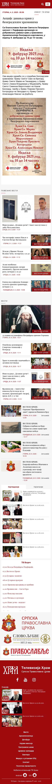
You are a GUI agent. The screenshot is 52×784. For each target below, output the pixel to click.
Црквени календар (26, 751)
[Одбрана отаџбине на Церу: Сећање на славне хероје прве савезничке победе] (11, 427)
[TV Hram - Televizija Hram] (12, 4)
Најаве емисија (26, 743)
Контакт (26, 762)
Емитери (26, 755)
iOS (30, 775)
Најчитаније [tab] (38, 487)
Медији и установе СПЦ (26, 758)
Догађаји (26, 740)
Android (19, 775)
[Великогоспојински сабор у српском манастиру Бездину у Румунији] (11, 446)
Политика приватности (26, 766)
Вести (26, 732)
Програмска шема (26, 747)
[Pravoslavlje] (26, 652)
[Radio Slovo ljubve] (26, 639)
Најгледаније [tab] (13, 487)
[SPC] (26, 623)
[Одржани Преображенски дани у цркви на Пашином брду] (11, 411)
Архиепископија (26, 736)
